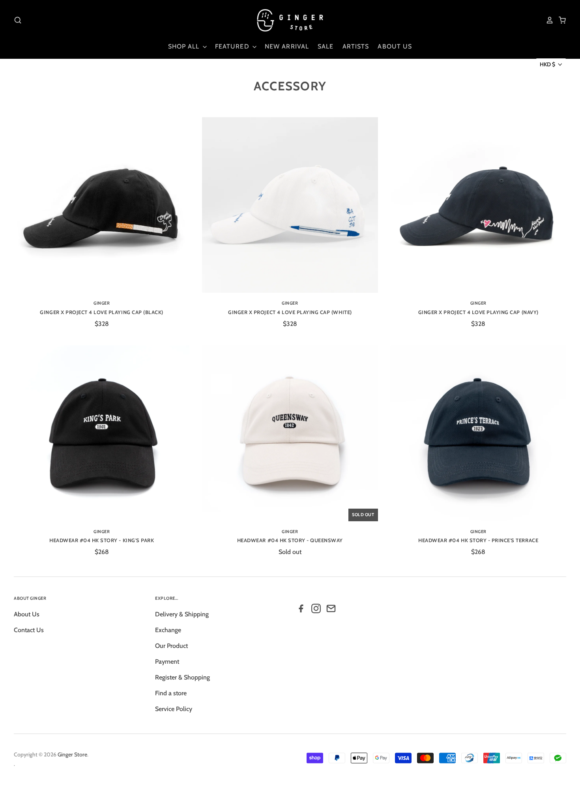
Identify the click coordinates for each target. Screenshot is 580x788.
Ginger (102, 303)
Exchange (168, 630)
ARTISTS (355, 46)
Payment (167, 661)
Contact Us (29, 630)
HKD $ (547, 64)
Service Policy (173, 709)
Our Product (171, 645)
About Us (26, 614)
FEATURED (233, 46)
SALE (325, 46)
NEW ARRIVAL (287, 46)
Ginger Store (72, 754)
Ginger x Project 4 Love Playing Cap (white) (290, 312)
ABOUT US (395, 46)
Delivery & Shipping (182, 614)
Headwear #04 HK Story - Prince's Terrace (478, 540)
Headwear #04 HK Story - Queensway (290, 540)
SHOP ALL (185, 46)
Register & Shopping (182, 677)
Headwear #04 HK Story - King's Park (101, 540)
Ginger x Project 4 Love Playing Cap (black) (101, 312)
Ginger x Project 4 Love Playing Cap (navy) (478, 312)
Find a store (171, 693)
